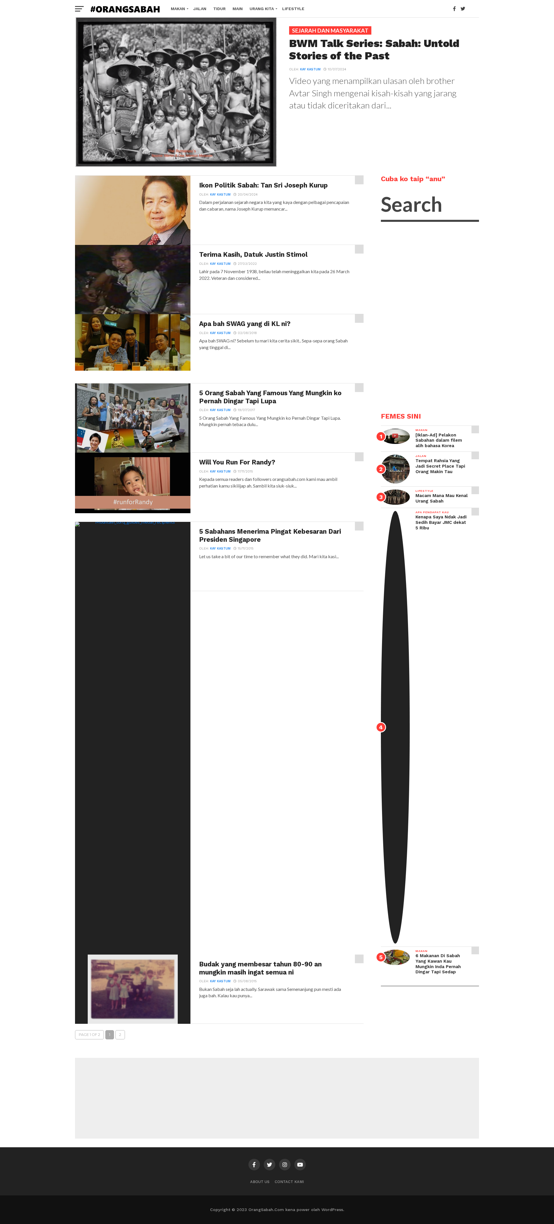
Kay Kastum (310, 69)
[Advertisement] (424, 317)
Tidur (219, 8)
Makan (178, 8)
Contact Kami (289, 1182)
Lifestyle (293, 8)
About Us (259, 1182)
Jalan (199, 8)
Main (238, 8)
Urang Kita (262, 8)
